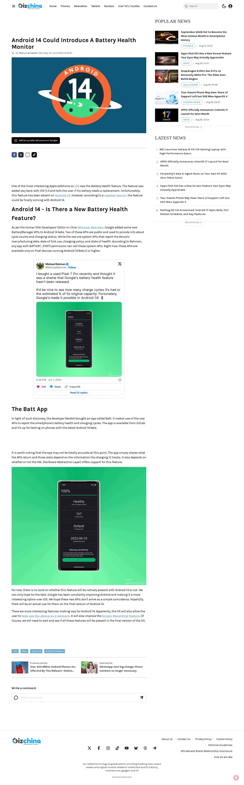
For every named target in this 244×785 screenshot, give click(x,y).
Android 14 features (55, 651)
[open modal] (230, 6)
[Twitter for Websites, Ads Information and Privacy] (119, 380)
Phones (65, 6)
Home (53, 6)
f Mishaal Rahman (89, 227)
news (24, 651)
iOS (76, 186)
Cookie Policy (224, 739)
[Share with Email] (27, 154)
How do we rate (223, 757)
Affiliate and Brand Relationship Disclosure (206, 751)
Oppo (186, 63)
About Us (167, 739)
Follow (72, 267)
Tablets (95, 6)
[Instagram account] (108, 748)
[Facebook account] (99, 748)
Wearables (80, 6)
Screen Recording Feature (121, 616)
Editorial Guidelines (220, 745)
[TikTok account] (117, 748)
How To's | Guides (129, 6)
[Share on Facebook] (14, 154)
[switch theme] (224, 6)
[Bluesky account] (136, 748)
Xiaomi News (192, 102)
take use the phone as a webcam (46, 616)
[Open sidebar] (14, 6)
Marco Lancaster (28, 53)
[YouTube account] (127, 748)
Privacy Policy (203, 739)
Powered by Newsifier (122, 777)
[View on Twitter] (120, 266)
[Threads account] (145, 748)
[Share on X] (21, 154)
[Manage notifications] (236, 777)
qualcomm (190, 84)
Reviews (109, 6)
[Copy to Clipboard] (34, 154)
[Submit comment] (142, 698)
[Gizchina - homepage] (30, 6)
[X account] (89, 748)
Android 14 (62, 195)
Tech (15, 651)
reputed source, (115, 195)
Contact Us (150, 6)
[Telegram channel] (155, 748)
